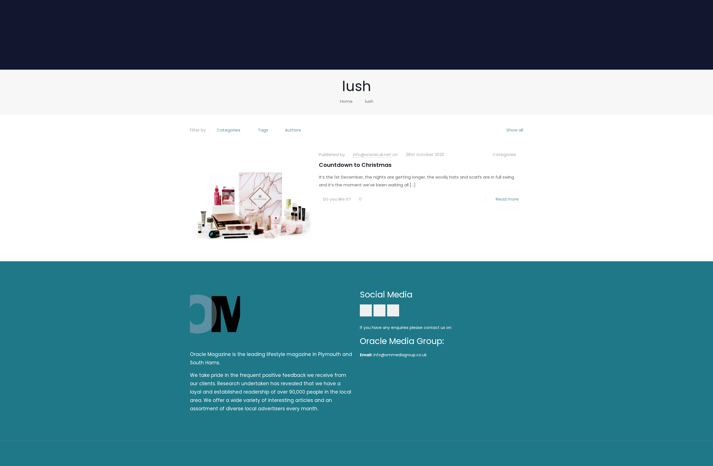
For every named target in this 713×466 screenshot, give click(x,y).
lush (369, 101)
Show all (514, 130)
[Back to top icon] (517, 452)
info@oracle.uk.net (372, 154)
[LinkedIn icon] (495, 453)
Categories (228, 130)
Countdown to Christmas (355, 165)
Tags (263, 130)
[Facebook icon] (488, 453)
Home (346, 101)
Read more (507, 199)
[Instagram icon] (503, 453)
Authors (293, 130)
